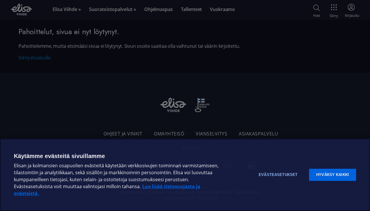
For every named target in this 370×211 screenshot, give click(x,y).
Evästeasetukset (278, 175)
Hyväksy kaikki (332, 175)
